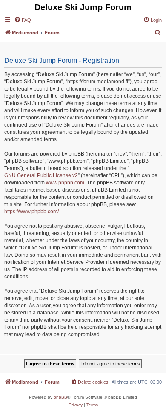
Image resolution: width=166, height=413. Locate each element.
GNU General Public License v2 (41, 175)
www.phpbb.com (65, 183)
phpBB (60, 397)
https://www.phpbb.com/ (31, 212)
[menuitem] (22, 20)
